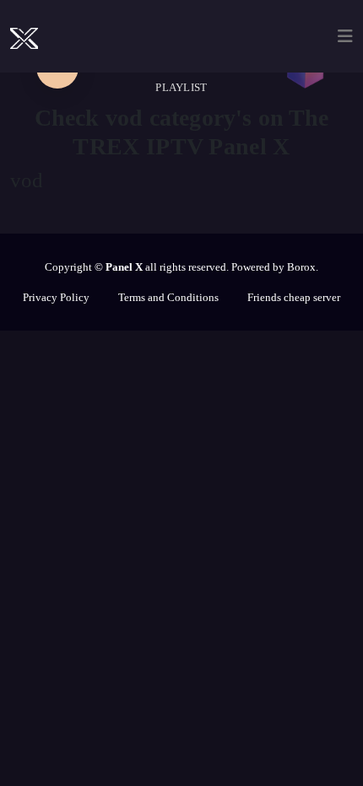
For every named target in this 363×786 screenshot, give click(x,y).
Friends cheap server (293, 297)
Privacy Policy (56, 297)
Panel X (124, 267)
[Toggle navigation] (345, 36)
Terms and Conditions (168, 297)
